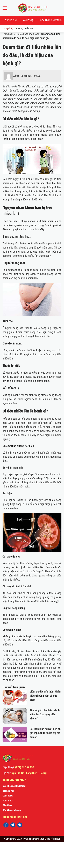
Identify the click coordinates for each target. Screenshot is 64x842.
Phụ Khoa (7, 805)
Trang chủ (11, 20)
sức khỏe (39, 107)
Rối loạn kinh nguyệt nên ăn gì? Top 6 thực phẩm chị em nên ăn (45, 733)
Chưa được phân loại (27, 34)
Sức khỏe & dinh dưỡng (14, 785)
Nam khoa (7, 800)
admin (16, 75)
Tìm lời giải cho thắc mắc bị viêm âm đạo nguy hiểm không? (45, 714)
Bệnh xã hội (8, 790)
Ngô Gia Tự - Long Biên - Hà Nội (29, 773)
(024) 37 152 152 (24, 767)
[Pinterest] (19, 825)
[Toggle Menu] (5, 8)
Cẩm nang (8, 795)
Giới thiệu (28, 20)
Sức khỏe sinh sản (12, 810)
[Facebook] (6, 825)
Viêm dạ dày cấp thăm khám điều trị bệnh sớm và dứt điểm (45, 695)
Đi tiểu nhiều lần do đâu (16, 86)
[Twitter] (12, 825)
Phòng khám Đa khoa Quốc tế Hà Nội (41, 838)
